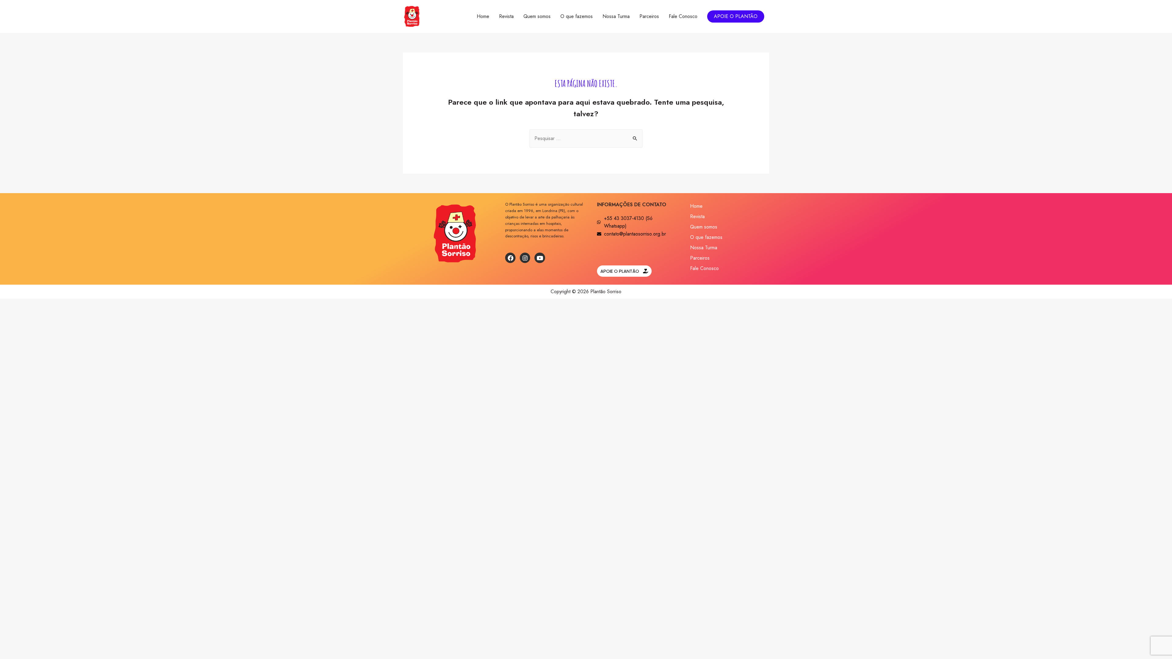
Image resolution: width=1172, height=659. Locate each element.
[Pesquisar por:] (586, 138)
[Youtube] (539, 258)
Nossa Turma (616, 16)
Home (483, 16)
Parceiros (649, 16)
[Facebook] (510, 258)
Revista (506, 16)
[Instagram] (525, 258)
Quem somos (537, 16)
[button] (624, 271)
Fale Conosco (683, 16)
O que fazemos (576, 16)
